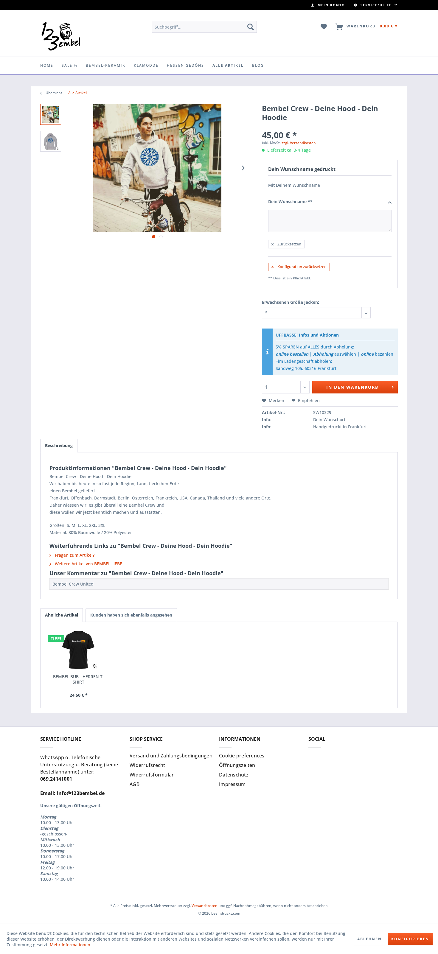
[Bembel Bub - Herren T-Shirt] (78, 650)
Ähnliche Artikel (61, 615)
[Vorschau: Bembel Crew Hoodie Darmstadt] (50, 114)
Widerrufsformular (152, 774)
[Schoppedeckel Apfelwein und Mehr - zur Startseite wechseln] (61, 36)
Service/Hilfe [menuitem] (376, 5)
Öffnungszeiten (237, 765)
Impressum (232, 784)
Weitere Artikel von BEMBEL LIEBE (88, 564)
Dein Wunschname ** (290, 201)
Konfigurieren (410, 938)
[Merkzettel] (324, 27)
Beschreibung (59, 445)
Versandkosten (205, 905)
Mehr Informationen (70, 944)
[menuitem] (328, 5)
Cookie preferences (242, 755)
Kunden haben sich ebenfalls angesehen (131, 615)
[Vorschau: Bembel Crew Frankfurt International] (50, 141)
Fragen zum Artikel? (74, 555)
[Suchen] (250, 27)
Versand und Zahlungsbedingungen (171, 755)
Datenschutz (233, 774)
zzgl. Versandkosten (299, 142)
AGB (134, 784)
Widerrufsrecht (147, 765)
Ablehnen (369, 938)
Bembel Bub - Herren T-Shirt (78, 679)
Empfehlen (308, 400)
